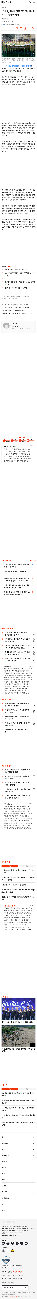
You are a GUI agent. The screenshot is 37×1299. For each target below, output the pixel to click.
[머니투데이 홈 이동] (8, 1222)
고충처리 (4, 1282)
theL (4, 1149)
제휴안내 (10, 1279)
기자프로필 (5, 1198)
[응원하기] (19, 324)
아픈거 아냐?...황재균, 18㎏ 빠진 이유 (16, 270)
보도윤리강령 (11, 1282)
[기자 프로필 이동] (6, 326)
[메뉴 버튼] (33, 2)
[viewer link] (33, 54)
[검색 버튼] (30, 2)
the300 (5, 1143)
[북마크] (32, 28)
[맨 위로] (33, 1291)
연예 (3, 1180)
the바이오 (5, 1155)
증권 (3, 1137)
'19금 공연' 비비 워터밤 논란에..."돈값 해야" (18, 288)
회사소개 (4, 1272)
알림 (3, 1210)
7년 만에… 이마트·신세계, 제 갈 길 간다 (14, 885)
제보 (3, 1204)
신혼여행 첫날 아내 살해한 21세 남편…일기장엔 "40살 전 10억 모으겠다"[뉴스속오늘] (17, 580)
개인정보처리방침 (17, 1272)
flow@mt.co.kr (15, 326)
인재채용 (10, 1272)
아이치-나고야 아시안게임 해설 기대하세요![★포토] (17, 1022)
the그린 (4, 1161)
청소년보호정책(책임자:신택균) (10, 1275)
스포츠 (4, 1186)
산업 (6, 7)
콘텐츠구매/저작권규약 (19, 1279)
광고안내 (4, 1279)
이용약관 (21, 1275)
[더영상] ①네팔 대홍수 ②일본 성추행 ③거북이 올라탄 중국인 (18, 1050)
